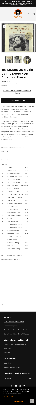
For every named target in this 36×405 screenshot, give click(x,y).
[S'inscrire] (30, 378)
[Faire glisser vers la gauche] (2, 60)
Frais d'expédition (15, 84)
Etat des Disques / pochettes (15, 344)
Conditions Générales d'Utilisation (17, 334)
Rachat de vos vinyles (12, 367)
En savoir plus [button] (8, 396)
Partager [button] (7, 304)
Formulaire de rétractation (14, 322)
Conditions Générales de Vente (16, 330)
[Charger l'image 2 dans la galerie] (18, 60)
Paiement (7, 348)
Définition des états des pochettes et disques (17, 92)
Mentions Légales (10, 326)
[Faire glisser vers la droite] (34, 60)
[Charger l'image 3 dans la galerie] (27, 60)
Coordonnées (9, 363)
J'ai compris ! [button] (18, 401)
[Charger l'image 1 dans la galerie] (9, 60)
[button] (2, 14)
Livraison (7, 353)
